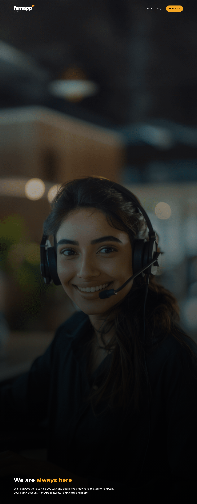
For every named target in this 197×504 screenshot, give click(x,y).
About (149, 8)
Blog (159, 8)
